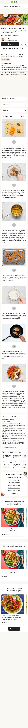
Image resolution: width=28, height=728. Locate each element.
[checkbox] (1, 35)
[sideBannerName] (14, 86)
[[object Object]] (21, 44)
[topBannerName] (14, 11)
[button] (14, 104)
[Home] (2, 6)
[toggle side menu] (2, 2)
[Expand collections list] (14, 493)
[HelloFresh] (14, 2)
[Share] (25, 44)
